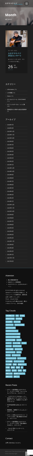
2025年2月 (10, 161)
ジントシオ (8, 346)
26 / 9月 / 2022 (12, 50)
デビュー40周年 (9, 349)
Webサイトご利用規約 (14, 282)
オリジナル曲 (17, 321)
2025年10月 (10, 138)
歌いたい (8, 370)
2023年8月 (10, 218)
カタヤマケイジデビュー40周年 (12, 337)
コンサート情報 (16, 343)
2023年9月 (10, 214)
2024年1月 (10, 201)
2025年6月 (10, 148)
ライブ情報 (8, 364)
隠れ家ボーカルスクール (19, 373)
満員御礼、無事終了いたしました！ (17, 410)
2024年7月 (10, 181)
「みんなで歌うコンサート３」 (16, 428)
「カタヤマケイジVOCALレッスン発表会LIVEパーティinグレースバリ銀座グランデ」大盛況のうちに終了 (17, 398)
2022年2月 (10, 251)
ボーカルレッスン (21, 358)
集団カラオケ (9, 376)
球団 (24, 370)
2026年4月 (10, 128)
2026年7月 (10, 125)
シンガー (24, 343)
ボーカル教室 (9, 361)
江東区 (19, 370)
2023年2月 (10, 238)
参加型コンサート (22, 364)
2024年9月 (10, 174)
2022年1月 (10, 254)
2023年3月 (10, 234)
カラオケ (19, 340)
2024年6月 (10, 184)
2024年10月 (10, 171)
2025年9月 (10, 141)
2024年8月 (10, 178)
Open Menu (26, 3)
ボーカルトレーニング (11, 358)
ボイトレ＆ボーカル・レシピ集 (16, 104)
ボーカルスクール (16, 355)
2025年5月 (10, 151)
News (9, 96)
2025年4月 (10, 154)
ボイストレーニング (10, 352)
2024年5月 (10, 188)
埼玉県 (7, 367)
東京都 (17, 367)
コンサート (8, 343)
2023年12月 (10, 204)
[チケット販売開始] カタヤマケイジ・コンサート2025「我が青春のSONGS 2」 (17, 423)
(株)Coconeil (18, 301)
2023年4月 (10, 231)
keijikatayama (10, 318)
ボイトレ (19, 352)
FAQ (17, 315)
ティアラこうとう (17, 346)
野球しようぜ (9, 373)
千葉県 (14, 364)
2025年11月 (10, 135)
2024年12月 (10, 168)
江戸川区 (14, 370)
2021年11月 (10, 258)
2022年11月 (10, 241)
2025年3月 (10, 158)
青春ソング (16, 376)
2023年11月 (10, 208)
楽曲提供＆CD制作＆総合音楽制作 (17, 109)
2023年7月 (10, 221)
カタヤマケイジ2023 (10, 327)
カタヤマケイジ (12, 284)
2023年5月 (10, 228)
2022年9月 (10, 244)
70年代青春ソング (10, 315)
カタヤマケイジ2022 (19, 324)
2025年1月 (10, 164)
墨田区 (12, 367)
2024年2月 (10, 198)
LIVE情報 (9, 93)
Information (10, 89)
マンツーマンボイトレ (19, 361)
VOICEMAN (18, 318)
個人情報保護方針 (13, 280)
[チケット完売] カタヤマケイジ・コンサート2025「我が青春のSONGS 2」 (17, 416)
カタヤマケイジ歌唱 (10, 340)
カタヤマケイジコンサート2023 (13, 334)
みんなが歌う (9, 321)
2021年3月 (10, 261)
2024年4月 (10, 191)
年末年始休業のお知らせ (14, 405)
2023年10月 (10, 211)
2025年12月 (10, 131)
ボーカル (8, 355)
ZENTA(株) (20, 303)
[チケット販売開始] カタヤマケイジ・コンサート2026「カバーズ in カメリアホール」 (17, 391)
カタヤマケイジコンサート (12, 330)
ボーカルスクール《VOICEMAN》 (16, 99)
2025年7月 (10, 145)
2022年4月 (10, 248)
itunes (22, 315)
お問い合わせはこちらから (13, 443)
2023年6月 (10, 224)
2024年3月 (10, 194)
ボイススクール (18, 349)
